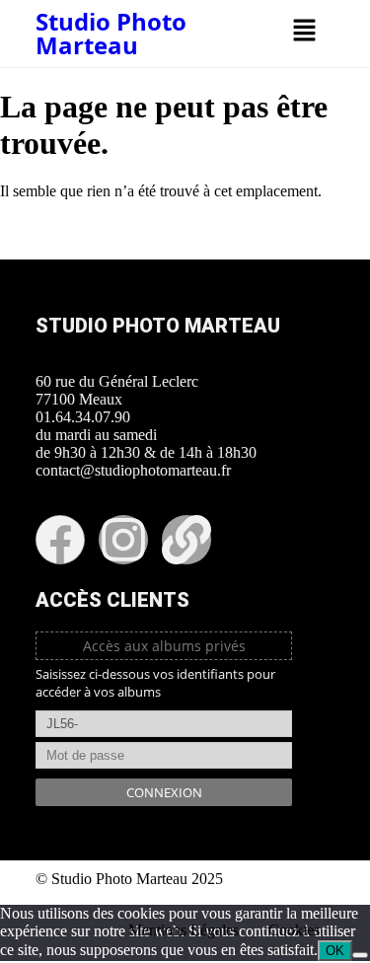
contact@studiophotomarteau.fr (133, 470)
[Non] (360, 955)
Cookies (294, 930)
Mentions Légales (183, 930)
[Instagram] (123, 539)
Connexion (164, 792)
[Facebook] (60, 539)
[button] (304, 31)
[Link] (186, 539)
